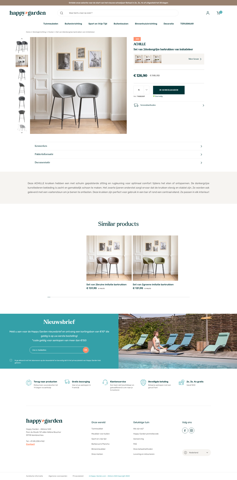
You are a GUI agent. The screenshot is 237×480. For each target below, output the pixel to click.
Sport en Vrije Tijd (97, 23)
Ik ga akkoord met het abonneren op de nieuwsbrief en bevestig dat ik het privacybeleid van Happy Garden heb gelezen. (58, 361)
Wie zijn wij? (138, 429)
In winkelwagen (168, 90)
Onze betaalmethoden (143, 449)
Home (28, 32)
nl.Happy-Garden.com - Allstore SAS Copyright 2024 (109, 476)
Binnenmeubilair (98, 449)
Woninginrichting (39, 32)
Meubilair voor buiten (100, 434)
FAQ (135, 444)
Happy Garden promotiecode (146, 434)
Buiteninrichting (73, 23)
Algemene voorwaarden (58, 476)
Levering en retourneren (143, 454)
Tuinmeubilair (97, 429)
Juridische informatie (34, 476)
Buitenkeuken (121, 23)
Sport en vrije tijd (98, 439)
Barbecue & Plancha (100, 444)
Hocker (51, 32)
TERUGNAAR (187, 23)
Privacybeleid (78, 476)
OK (85, 350)
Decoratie (169, 23)
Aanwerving (138, 439)
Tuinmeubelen (50, 23)
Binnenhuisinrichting (146, 23)
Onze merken (97, 454)
